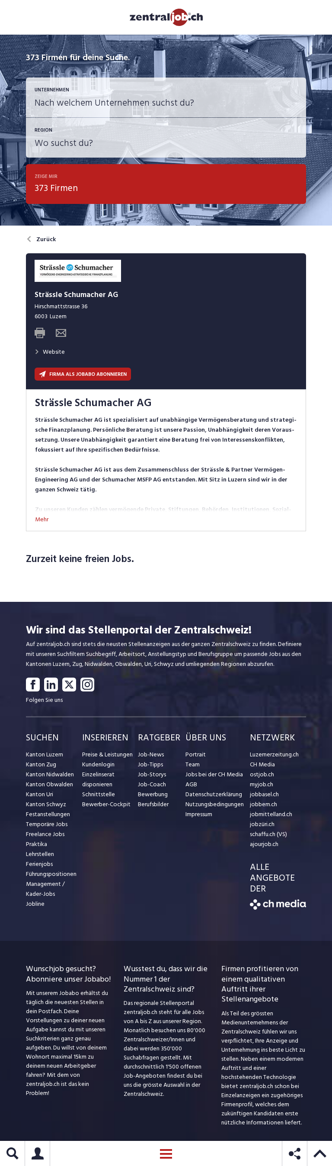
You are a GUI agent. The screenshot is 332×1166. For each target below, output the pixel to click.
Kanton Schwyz (46, 804)
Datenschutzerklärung (213, 794)
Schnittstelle (98, 794)
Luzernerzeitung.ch (274, 754)
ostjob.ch (262, 774)
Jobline (35, 904)
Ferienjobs (39, 864)
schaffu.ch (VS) (268, 834)
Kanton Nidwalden (50, 774)
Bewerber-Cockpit (106, 804)
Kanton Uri (39, 794)
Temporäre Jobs (46, 824)
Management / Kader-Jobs (45, 889)
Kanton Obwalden (49, 784)
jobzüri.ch (262, 824)
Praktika (36, 844)
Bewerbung (153, 794)
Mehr (41, 519)
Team (192, 764)
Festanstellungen (48, 814)
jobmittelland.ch (271, 814)
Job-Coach (152, 784)
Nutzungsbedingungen (214, 804)
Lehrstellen (40, 854)
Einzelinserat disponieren (98, 779)
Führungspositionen (51, 874)
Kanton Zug (41, 764)
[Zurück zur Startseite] (278, 908)
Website (54, 352)
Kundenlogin (98, 764)
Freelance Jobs (45, 834)
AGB (191, 784)
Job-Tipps (150, 764)
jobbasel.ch (264, 794)
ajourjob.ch (264, 844)
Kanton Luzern (44, 754)
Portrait (195, 754)
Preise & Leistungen (107, 754)
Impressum (198, 814)
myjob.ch (261, 784)
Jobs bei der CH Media (214, 774)
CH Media (262, 764)
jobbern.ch (263, 804)
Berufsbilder (153, 804)
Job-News (151, 754)
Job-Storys (152, 774)
